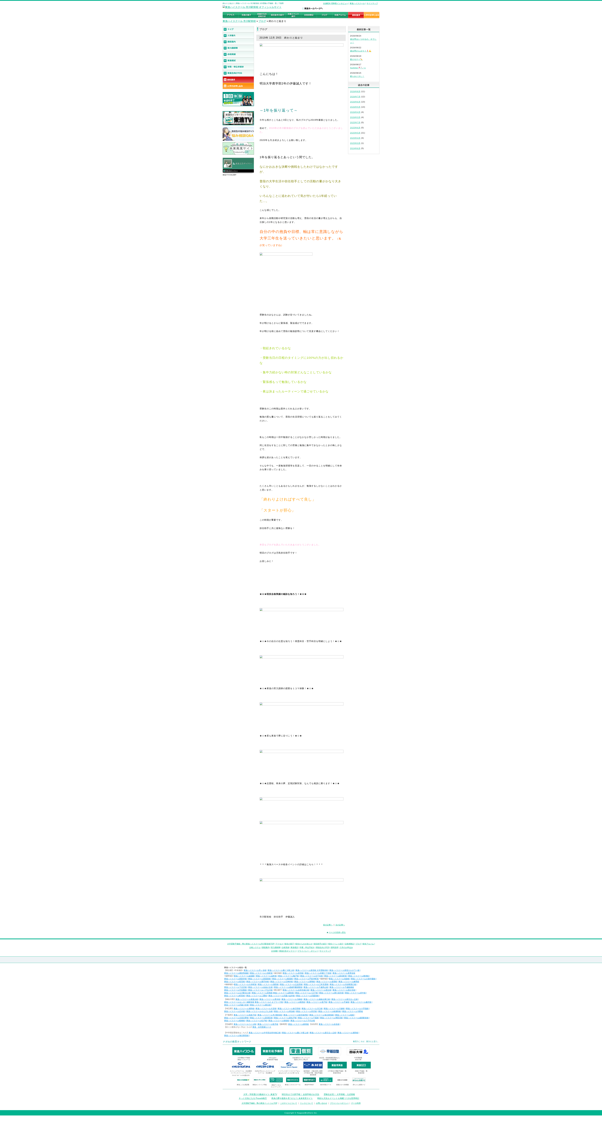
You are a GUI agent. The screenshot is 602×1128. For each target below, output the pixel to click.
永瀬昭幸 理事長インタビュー (335, 3)
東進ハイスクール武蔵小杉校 (236, 1005)
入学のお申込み (346, 947)
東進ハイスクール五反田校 (291, 984)
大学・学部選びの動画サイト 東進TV (260, 1094)
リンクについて (306, 1103)
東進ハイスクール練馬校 (348, 982)
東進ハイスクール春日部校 (289, 1008)
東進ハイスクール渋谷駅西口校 (343, 984)
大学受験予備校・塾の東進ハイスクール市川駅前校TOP (250, 944)
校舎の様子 (289, 944)
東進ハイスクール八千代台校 (302, 1021)
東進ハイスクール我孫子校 (245, 1015)
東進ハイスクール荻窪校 (234, 982)
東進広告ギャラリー (231, 171)
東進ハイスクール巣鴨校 (304, 982)
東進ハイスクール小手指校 (357, 1008)
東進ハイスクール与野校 (352, 1011)
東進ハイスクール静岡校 (298, 1024)
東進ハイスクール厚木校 (269, 999)
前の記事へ (328, 925)
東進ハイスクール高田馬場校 (236, 973)
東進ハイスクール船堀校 (282, 979)
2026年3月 (355, 117)
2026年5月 (355, 107)
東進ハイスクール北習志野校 (236, 1018)
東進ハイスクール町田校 (234, 996)
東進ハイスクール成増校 (326, 982)
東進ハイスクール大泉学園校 (363, 979)
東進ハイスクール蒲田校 (268, 984)
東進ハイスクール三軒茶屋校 (316, 984)
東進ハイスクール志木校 (234, 1011)
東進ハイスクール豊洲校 (358, 976)
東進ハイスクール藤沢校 (361, 1002)
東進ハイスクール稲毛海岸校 (295, 1015)
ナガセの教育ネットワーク (237, 1041)
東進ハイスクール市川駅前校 (270, 1015)
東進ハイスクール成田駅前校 (356, 1018)
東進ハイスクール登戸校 (316, 1002)
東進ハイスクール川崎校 (292, 999)
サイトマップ (372, 3)
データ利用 (356, 1103)
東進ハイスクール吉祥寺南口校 (296, 990)
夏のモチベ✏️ (356, 59)
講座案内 (265, 947)
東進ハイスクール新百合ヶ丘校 (344, 999)
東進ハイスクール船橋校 (234, 1021)
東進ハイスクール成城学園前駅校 (288, 987)
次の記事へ (340, 925)
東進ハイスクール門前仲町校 (306, 979)
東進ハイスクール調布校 (283, 993)
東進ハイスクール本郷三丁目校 (318, 973)
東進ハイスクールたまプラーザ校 (269, 1002)
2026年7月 (355, 97)
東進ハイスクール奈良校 (329, 1024)
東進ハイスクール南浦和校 (329, 1011)
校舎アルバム (368, 944)
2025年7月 (355, 122)
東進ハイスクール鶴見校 (294, 1002)
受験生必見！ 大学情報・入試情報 (339, 1094)
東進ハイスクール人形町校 (261, 973)
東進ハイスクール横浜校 (260, 1005)
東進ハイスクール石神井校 (281, 982)
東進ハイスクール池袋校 (339, 979)
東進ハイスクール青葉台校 (246, 999)
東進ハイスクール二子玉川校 (260, 990)
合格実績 (285, 947)
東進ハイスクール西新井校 (235, 979)
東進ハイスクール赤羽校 (293, 973)
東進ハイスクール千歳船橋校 (342, 987)
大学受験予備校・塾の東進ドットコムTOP (259, 1103)
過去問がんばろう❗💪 (360, 51)
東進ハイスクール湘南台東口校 (317, 999)
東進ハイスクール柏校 (344, 1015)
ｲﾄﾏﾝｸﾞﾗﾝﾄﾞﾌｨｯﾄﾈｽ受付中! (241, 1075)
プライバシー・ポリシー (308, 951)
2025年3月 (355, 143)
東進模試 (294, 947)
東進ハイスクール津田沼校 (331, 1018)
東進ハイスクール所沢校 (306, 1011)
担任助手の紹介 (320, 944)
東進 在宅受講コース (261, 1027)
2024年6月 (355, 148)
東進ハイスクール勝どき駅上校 (281, 970)
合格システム (255, 947)
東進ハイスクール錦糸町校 (335, 976)
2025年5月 (355, 133)
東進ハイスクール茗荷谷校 (344, 973)
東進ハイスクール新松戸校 (285, 1018)
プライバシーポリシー (339, 1103)
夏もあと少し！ (357, 76)
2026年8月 (355, 91)
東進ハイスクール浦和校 (244, 1008)
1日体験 (274, 951)
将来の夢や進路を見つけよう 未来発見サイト (292, 1098)
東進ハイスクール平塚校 (339, 1002)
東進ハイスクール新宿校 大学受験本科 (312, 970)
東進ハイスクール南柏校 (278, 1021)
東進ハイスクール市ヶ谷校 (255, 970)
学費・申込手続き (307, 947)
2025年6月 (355, 128)
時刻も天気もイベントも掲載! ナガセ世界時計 (338, 1098)
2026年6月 (355, 102)
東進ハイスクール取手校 (268, 1024)
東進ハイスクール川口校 (312, 1008)
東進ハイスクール (357, 3)
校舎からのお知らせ (303, 944)
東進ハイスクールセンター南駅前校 (239, 1002)
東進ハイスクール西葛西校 (259, 979)
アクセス (279, 944)
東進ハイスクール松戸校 (256, 1021)
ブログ (262, 21)
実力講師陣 (275, 947)
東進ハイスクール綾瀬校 (244, 976)
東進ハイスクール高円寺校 (257, 982)
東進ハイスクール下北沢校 (235, 987)
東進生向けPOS (322, 947)
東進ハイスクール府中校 (355, 993)
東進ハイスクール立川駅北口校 (237, 993)
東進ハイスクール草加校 (284, 1011)
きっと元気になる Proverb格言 (253, 1098)
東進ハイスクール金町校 (266, 976)
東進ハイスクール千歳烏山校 (316, 987)
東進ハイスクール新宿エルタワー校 (344, 970)
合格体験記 (349, 944)
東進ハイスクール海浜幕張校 (321, 1015)
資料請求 (334, 947)
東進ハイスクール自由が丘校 (260, 987)
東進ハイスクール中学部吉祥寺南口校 (265, 1033)
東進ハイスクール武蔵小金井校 (281, 996)
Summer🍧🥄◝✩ (358, 68)
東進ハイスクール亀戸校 (288, 976)
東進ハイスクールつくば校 (245, 1024)
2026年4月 (355, 112)
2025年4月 (355, 138)
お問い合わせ (321, 1103)
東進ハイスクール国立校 (321, 990)
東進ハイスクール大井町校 (245, 984)
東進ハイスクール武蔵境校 (307, 996)
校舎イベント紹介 (335, 944)
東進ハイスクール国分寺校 (344, 990)
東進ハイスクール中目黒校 (235, 990)
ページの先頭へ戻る (337, 932)
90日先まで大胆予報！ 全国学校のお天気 (300, 1094)
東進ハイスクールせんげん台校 (259, 1011)
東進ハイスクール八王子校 (306, 993)
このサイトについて (288, 1103)
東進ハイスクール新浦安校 (261, 1018)
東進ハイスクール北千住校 (311, 976)
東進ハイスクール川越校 (334, 1008)
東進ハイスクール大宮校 (266, 1008)
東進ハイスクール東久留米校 (331, 993)
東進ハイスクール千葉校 (308, 1018)
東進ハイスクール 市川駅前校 (239, 21)
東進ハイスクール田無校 (262, 993)
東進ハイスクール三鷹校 (256, 996)
